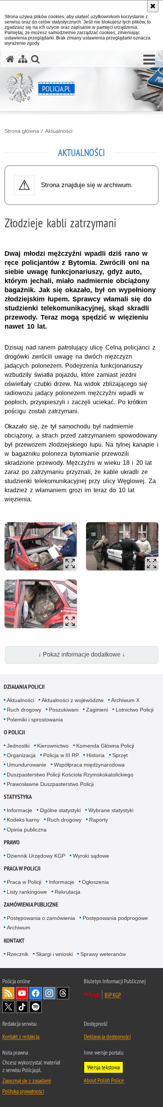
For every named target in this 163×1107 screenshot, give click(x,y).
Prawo (12, 842)
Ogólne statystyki (60, 810)
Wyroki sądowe (91, 856)
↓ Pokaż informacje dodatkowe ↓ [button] (81, 654)
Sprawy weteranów (103, 954)
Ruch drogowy (24, 710)
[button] (149, 60)
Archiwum (18, 927)
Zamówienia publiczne (31, 905)
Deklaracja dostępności (107, 1036)
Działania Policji (24, 687)
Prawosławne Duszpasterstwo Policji (50, 784)
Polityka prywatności (23, 1091)
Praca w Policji (22, 868)
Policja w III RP (61, 755)
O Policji (14, 732)
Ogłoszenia (95, 882)
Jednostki (18, 746)
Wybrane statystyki (110, 810)
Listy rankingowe (27, 892)
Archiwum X (125, 700)
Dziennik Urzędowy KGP (36, 856)
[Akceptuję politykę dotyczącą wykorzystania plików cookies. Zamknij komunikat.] (152, 6)
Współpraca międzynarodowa (89, 765)
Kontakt (14, 941)
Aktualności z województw (72, 700)
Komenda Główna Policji (105, 746)
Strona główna (22, 131)
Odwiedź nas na (22, 993)
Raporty (98, 820)
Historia (95, 755)
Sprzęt (120, 755)
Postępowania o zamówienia (41, 918)
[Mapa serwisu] (22, 59)
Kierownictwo (53, 746)
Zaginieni (97, 710)
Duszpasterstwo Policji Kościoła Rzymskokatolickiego (70, 775)
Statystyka (18, 797)
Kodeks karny (23, 820)
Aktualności (58, 131)
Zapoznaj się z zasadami (26, 1080)
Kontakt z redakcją (20, 1036)
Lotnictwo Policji (135, 710)
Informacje (19, 810)
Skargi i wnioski (54, 954)
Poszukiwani (63, 710)
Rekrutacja (67, 892)
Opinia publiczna (27, 830)
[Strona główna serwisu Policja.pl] (10, 59)
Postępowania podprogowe (115, 918)
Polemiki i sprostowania (35, 719)
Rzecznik (17, 954)
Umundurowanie (26, 765)
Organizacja (21, 755)
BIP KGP (113, 994)
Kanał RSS (8, 993)
